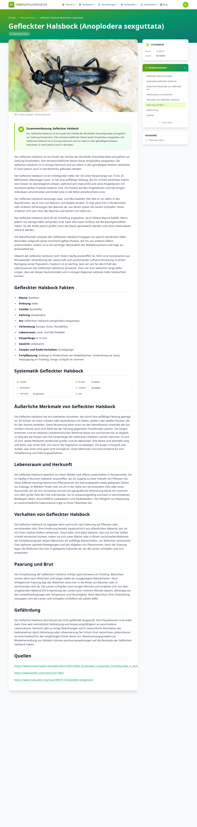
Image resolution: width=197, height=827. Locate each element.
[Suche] (185, 4)
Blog (165, 4)
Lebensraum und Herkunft (159, 94)
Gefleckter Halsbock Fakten (159, 76)
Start (13, 17)
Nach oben (167, 122)
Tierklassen (87, 4)
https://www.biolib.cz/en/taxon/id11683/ (39, 673)
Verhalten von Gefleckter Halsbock (163, 99)
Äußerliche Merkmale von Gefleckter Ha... (164, 88)
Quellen (150, 115)
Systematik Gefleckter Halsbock (161, 81)
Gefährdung (152, 110)
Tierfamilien (130, 4)
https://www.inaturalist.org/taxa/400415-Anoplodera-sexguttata (53, 680)
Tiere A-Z (69, 4)
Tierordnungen (108, 4)
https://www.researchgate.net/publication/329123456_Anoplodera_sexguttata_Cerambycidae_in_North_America (82, 666)
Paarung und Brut (155, 105)
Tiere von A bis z (28, 17)
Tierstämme (149, 4)
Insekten (160, 51)
